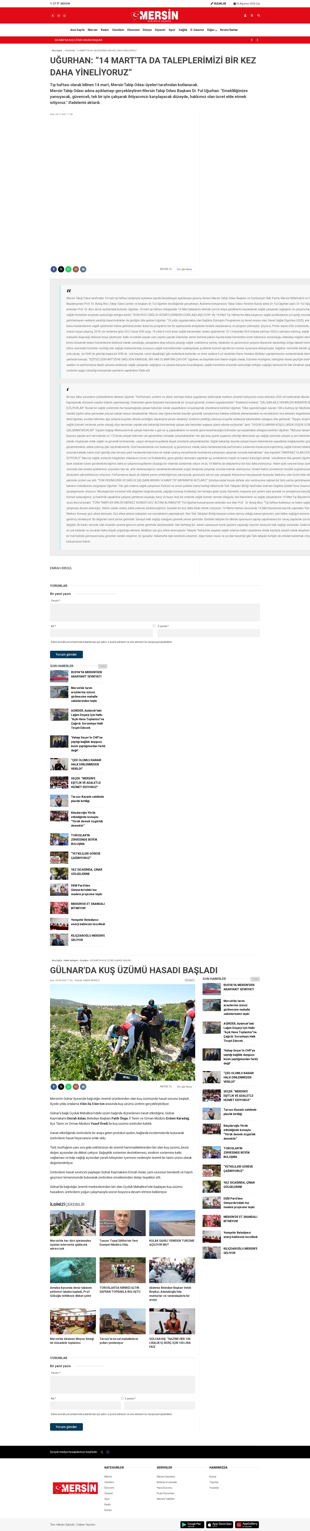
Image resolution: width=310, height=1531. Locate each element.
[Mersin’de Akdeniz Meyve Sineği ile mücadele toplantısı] (73, 1321)
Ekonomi (133, 30)
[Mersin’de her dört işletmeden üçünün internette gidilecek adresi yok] (73, 1223)
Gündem (118, 30)
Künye (212, 1476)
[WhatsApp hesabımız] (64, 15)
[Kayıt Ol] (245, 15)
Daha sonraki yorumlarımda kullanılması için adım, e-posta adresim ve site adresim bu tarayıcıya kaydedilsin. (112, 642)
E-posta (163, 626)
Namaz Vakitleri (166, 1498)
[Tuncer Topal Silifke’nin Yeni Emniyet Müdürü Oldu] (122, 1223)
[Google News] (184, 269)
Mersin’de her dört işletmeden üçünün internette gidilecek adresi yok (93, 40)
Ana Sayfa (77, 30)
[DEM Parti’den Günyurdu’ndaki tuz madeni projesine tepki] (59, 894)
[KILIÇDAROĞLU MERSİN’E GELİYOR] (59, 944)
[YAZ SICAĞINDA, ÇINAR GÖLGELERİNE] (59, 878)
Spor (172, 30)
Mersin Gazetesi (166, 1476)
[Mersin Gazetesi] (155, 21)
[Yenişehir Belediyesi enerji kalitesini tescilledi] (59, 929)
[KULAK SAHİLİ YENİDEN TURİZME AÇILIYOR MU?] (172, 1223)
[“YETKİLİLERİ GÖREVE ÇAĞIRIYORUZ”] (59, 862)
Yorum (55, 600)
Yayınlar (214, 1482)
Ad (53, 626)
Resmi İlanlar (229, 30)
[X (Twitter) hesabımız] (52, 15)
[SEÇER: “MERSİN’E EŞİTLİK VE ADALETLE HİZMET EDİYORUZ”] (59, 787)
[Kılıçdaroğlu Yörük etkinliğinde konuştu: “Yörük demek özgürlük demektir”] (59, 822)
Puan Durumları (165, 1493)
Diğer (211, 30)
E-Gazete (197, 30)
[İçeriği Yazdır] (83, 269)
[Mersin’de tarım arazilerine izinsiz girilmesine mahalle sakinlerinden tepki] (59, 697)
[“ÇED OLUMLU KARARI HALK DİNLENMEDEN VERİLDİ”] (59, 769)
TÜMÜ (103, 666)
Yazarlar (214, 1487)
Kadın (105, 30)
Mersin (93, 30)
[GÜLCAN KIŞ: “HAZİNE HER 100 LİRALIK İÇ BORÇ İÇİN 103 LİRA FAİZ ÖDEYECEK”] (172, 1321)
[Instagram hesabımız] (58, 15)
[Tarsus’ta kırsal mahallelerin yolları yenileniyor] (122, 1321)
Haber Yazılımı (86, 1524)
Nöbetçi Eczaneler (167, 1482)
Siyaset (160, 30)
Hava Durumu (164, 1487)
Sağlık (183, 30)
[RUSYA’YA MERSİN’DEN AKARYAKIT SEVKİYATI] (59, 681)
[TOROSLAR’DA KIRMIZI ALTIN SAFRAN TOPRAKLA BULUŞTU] (122, 1270)
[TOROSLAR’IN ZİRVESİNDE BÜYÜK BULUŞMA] (59, 844)
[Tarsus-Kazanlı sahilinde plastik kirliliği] (59, 806)
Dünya (147, 30)
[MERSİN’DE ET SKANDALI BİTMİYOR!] (59, 913)
